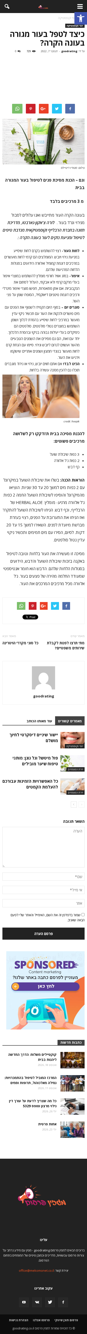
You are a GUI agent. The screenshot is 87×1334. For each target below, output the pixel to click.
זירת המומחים (75, 769)
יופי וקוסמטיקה (75, 25)
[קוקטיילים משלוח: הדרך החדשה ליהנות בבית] (72, 1060)
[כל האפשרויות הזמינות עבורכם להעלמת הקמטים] (72, 786)
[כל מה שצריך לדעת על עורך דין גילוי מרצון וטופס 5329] (72, 1106)
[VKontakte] (37, 1302)
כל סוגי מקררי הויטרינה (20, 642)
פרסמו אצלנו (41, 1320)
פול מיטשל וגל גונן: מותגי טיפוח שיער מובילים (35, 760)
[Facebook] (63, 1302)
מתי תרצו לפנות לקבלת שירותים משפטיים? (66, 645)
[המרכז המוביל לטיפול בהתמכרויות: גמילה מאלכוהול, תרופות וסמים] (72, 1083)
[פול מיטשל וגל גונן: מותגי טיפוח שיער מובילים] (72, 763)
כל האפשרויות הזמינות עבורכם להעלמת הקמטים (30, 784)
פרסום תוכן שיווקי (66, 1320)
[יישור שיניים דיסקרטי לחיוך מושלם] (72, 740)
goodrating (69, 51)
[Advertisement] (43, 79)
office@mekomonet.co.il (36, 1270)
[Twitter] (50, 1302)
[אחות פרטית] (72, 1129)
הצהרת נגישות (18, 1320)
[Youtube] (24, 1302)
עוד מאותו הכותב (39, 721)
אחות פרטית (47, 1124)
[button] (80, 18)
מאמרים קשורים (70, 721)
